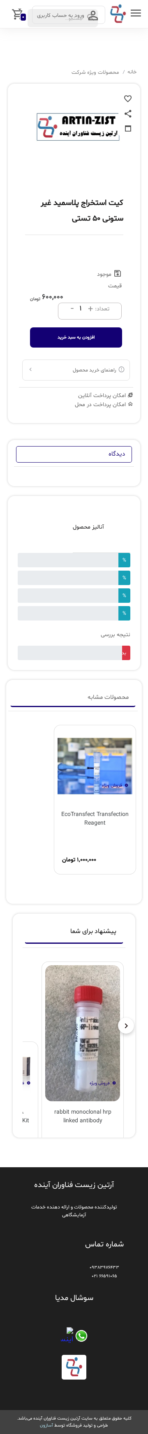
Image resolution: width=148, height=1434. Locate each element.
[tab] (74, 933)
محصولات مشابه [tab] (108, 697)
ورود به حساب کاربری (61, 15)
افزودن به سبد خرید (76, 337)
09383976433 (104, 1267)
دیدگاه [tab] (117, 454)
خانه (131, 72)
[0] (7, 14)
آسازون (46, 1425)
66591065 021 (104, 1276)
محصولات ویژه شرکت (95, 72)
